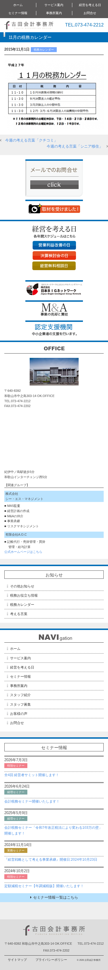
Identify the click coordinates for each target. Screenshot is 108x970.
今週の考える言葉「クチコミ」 (31, 140)
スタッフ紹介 (20, 695)
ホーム (18, 5)
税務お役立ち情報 (24, 595)
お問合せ (90, 13)
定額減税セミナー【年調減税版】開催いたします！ (44, 886)
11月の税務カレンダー (30, 37)
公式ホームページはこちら (23, 551)
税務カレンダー (22, 605)
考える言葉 (18, 614)
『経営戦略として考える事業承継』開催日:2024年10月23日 (50, 860)
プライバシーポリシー (51, 959)
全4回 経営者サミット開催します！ (31, 775)
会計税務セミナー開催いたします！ (32, 801)
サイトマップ (17, 959)
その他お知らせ (22, 586)
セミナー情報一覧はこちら (55, 897)
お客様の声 (18, 714)
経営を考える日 (22, 667)
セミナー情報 (20, 677)
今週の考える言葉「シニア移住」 (75, 146)
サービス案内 (20, 658)
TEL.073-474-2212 (84, 24)
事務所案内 (18, 686)
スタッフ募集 (20, 704)
